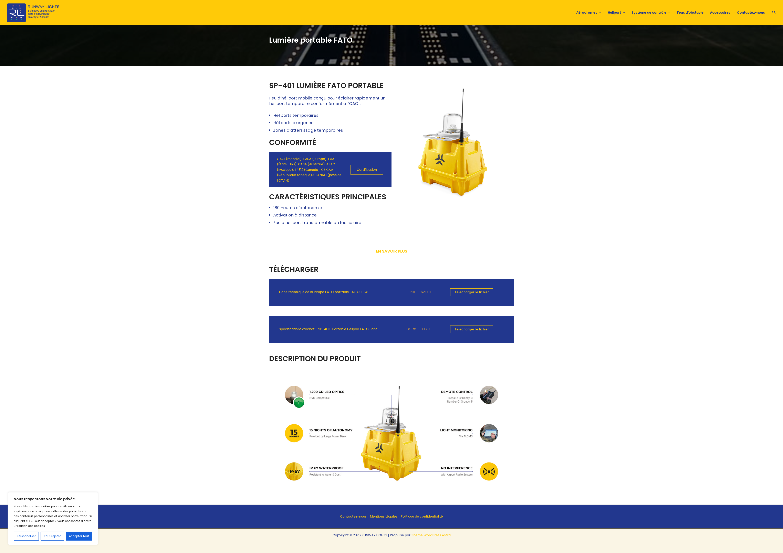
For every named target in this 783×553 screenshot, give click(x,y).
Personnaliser (26, 536)
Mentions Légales (383, 516)
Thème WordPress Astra (431, 535)
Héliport (614, 12)
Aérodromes (586, 12)
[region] (53, 518)
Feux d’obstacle (690, 12)
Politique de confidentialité (422, 516)
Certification (367, 169)
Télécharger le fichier (472, 292)
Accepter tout (79, 536)
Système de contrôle (648, 12)
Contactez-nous (751, 12)
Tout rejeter (52, 536)
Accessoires (720, 12)
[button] (599, 12)
